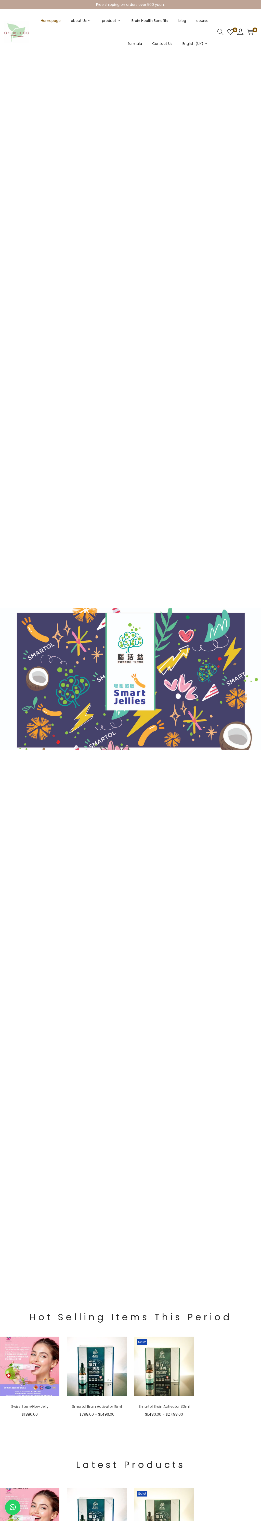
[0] (230, 32)
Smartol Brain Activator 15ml (97, 1406)
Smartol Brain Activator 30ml (164, 1406)
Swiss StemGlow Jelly (29, 1406)
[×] (12, 1507)
